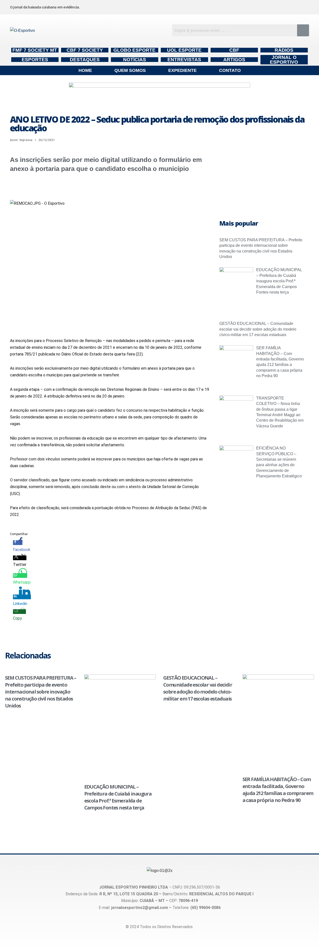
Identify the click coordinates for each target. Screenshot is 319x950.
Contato (230, 70)
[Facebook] (227, 6)
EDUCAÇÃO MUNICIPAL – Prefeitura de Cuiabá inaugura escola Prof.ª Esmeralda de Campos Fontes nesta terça (279, 281)
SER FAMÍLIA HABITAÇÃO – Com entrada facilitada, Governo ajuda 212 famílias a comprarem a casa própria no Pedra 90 (277, 789)
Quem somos (130, 70)
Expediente (182, 70)
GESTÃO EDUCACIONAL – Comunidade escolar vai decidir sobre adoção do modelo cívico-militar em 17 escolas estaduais (257, 329)
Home (85, 70)
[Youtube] (265, 6)
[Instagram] (189, 6)
